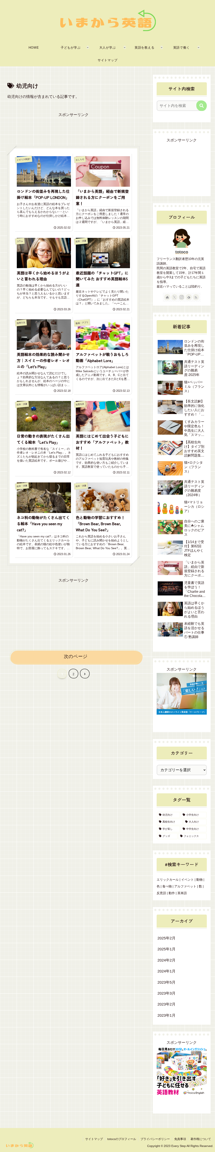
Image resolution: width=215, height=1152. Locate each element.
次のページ (76, 656)
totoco (181, 252)
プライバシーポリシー (155, 1139)
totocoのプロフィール (121, 1139)
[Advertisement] (73, 128)
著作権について (200, 1139)
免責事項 (180, 1139)
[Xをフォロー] (174, 297)
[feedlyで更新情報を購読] (188, 297)
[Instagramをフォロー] (181, 297)
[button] (201, 105)
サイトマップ (94, 1139)
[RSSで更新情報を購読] (196, 297)
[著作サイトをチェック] (167, 297)
